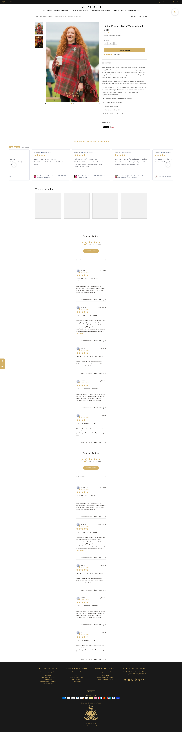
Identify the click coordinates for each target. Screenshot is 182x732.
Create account (166, 2)
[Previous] (46, 104)
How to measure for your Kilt (105, 677)
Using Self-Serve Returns (48, 677)
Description (106, 63)
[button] (14, 165)
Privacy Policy (77, 681)
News (76, 675)
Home (36, 16)
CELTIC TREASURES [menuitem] (119, 11)
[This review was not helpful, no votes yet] (103, 300)
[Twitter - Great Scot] (132, 16)
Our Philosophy (48, 679)
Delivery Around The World (48, 681)
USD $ (11, 2)
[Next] (99, 104)
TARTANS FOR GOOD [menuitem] (61, 11)
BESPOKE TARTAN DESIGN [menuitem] (101, 11)
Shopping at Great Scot (76, 677)
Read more (80, 333)
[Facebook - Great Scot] (135, 16)
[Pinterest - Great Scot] (140, 16)
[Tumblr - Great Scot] (143, 16)
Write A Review (91, 251)
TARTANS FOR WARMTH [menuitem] (80, 11)
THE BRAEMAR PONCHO (46, 16)
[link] (50, 176)
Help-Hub (48, 675)
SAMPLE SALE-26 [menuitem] (134, 11)
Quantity (106, 40)
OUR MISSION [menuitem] (47, 11)
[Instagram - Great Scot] (137, 16)
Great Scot (93, 724)
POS (83, 726)
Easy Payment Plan (48, 683)
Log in (159, 2)
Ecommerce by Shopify (93, 726)
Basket (177, 2)
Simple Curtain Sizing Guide (105, 679)
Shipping (106, 35)
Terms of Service (76, 679)
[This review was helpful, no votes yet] (100, 300)
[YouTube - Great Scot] (146, 16)
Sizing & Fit (105, 675)
